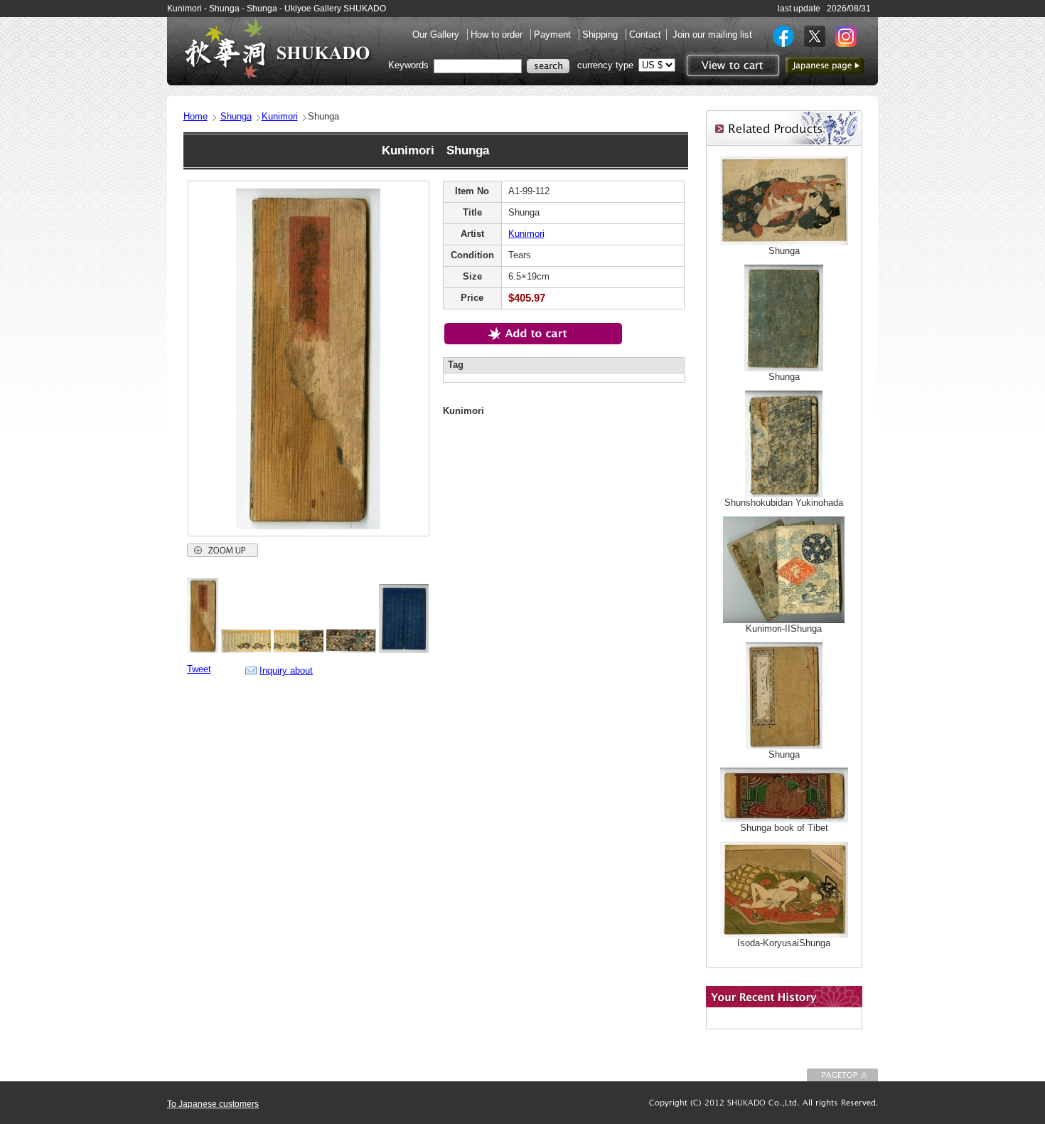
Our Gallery (437, 34)
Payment (554, 34)
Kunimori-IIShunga (784, 628)
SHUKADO (277, 48)
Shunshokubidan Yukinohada (783, 502)
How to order (498, 34)
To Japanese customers (213, 1104)
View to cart (731, 65)
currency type (605, 65)
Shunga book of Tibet (784, 827)
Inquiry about (286, 670)
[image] (202, 650)
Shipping (601, 34)
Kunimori (280, 116)
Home (195, 116)
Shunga (236, 116)
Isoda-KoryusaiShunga (783, 943)
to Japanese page (825, 65)
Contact (645, 34)
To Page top (842, 1075)
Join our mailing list (712, 34)
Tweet (199, 669)
